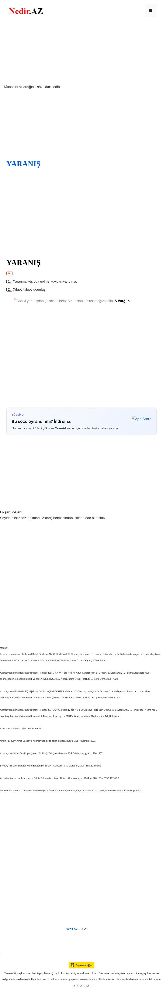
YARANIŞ (23, 164)
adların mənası (7, 959)
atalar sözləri (7, 953)
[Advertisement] (81, 52)
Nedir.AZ (72, 929)
